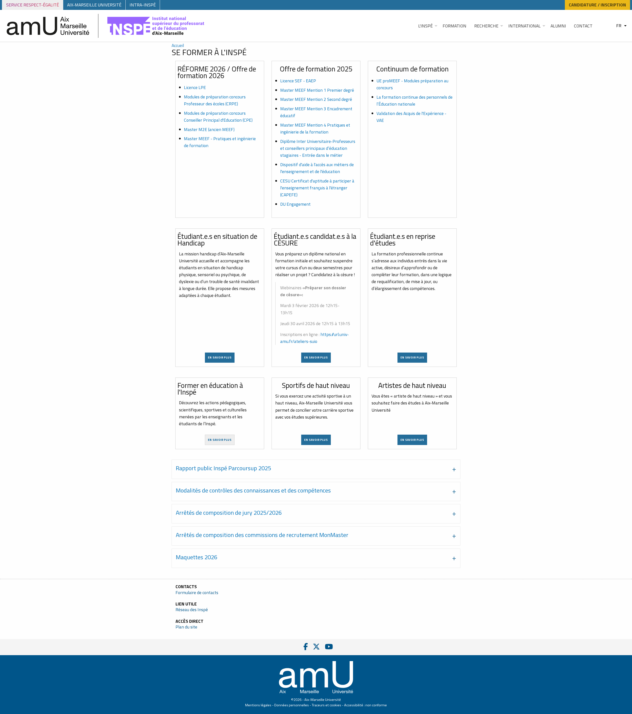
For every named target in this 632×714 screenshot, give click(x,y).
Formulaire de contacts (197, 592)
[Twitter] (316, 646)
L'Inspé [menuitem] (425, 25)
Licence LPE (195, 87)
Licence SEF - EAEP (298, 80)
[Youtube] (329, 646)
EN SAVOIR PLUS (412, 357)
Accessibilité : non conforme (365, 705)
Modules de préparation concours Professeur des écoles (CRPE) (215, 100)
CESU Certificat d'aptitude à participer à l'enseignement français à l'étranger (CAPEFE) (317, 188)
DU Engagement (295, 204)
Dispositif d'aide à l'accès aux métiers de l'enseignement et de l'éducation (317, 168)
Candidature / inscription (597, 4)
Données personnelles (291, 705)
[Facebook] (305, 646)
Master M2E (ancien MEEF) (209, 129)
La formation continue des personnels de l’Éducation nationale (414, 100)
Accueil (178, 45)
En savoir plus (219, 357)
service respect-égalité (32, 4)
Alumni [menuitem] (558, 25)
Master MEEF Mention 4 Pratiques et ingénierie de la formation (315, 128)
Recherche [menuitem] (486, 25)
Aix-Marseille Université (94, 4)
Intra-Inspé (143, 4)
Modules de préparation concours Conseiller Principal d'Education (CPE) (218, 116)
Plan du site (186, 627)
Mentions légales (258, 705)
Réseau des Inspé (192, 609)
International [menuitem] (524, 25)
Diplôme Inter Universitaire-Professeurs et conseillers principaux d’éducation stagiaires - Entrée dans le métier (317, 148)
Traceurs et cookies (326, 705)
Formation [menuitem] (454, 25)
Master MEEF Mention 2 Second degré (316, 99)
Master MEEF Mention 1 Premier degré (317, 90)
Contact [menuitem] (583, 25)
